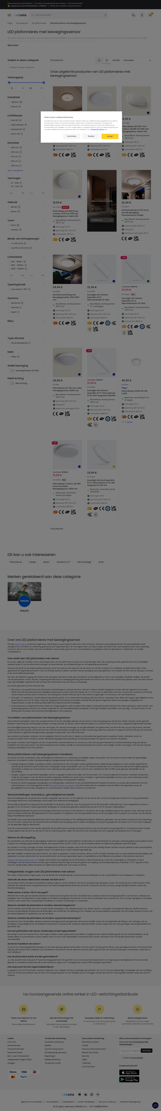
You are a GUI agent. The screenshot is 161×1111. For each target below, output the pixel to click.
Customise (71, 136)
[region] (81, 127)
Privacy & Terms (97, 129)
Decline (91, 136)
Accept (110, 136)
